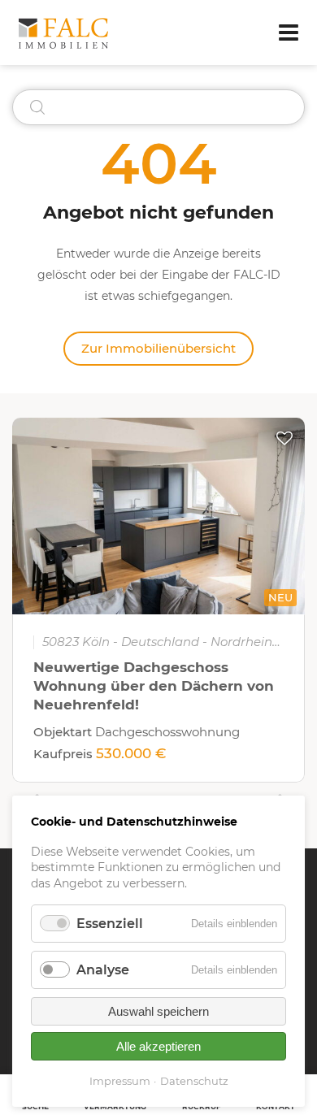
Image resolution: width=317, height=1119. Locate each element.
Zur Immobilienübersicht (158, 348)
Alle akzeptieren (158, 1046)
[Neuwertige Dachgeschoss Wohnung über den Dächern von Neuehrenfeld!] (158, 516)
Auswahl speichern (158, 1011)
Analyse (102, 970)
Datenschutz (194, 1080)
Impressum (119, 1080)
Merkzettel (284, 438)
